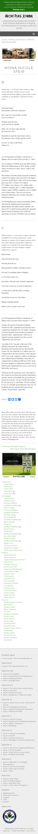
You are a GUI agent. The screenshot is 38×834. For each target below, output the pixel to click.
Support (6, 797)
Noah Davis (8, 486)
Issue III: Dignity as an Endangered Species (19, 721)
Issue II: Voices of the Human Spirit (16, 752)
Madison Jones (9, 607)
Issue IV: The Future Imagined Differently (19, 748)
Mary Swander (9, 581)
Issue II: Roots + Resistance (13, 724)
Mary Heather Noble (11, 572)
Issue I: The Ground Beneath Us (15, 666)
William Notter (9, 501)
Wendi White (9, 529)
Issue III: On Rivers (10, 691)
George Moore (9, 588)
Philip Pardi (8, 531)
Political (30, 39)
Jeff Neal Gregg (10, 515)
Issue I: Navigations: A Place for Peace (17, 695)
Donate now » (19, 9)
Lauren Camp (9, 593)
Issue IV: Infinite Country (12, 719)
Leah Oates (8, 491)
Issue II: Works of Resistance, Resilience (18, 709)
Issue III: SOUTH (9, 736)
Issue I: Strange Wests (11, 681)
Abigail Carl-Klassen (11, 548)
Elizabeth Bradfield (11, 505)
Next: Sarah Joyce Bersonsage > (23, 449)
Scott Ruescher (9, 626)
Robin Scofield (9, 522)
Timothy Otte (9, 616)
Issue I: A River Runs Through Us (15, 785)
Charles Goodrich (10, 638)
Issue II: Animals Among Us (13, 738)
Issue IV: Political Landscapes (14, 733)
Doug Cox (7, 524)
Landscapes (6, 496)
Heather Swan (9, 574)
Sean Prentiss (9, 498)
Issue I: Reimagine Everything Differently (19, 740)
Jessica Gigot (9, 621)
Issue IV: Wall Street (10, 779)
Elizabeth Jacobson (11, 614)
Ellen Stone (8, 562)
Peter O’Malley (9, 508)
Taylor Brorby (9, 484)
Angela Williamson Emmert (14, 560)
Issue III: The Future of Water (14, 767)
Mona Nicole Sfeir (10, 567)
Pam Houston (9, 597)
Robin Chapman (10, 557)
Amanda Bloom (10, 623)
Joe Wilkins (8, 640)
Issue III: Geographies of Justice (15, 707)
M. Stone (7, 612)
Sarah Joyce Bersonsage (13, 569)
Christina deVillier (10, 545)
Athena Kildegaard (11, 510)
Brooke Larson (9, 633)
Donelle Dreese (10, 635)
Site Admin (31, 831)
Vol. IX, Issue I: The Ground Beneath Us (17, 658)
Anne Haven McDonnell (13, 550)
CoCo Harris (8, 494)
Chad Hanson (9, 576)
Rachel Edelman (10, 517)
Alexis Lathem (9, 619)
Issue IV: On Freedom (11, 674)
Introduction (6, 482)
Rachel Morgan (9, 538)
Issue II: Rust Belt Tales (11, 783)
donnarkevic (8, 605)
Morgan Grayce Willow (12, 628)
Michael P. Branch (11, 564)
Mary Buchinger (10, 536)
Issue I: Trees (8, 771)
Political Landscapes (16, 39)
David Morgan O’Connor (13, 602)
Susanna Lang (9, 579)
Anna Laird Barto (10, 590)
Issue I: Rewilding (9, 726)
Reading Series (9, 793)
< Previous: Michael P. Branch (14, 446)
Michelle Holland (10, 503)
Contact (6, 802)
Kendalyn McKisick (11, 583)
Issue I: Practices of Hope (12, 711)
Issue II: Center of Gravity (12, 693)
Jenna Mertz (8, 489)
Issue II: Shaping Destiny (12, 678)
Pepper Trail (8, 543)
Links (5, 800)
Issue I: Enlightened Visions (13, 754)
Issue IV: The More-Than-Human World (18, 688)
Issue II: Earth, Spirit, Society (13, 769)
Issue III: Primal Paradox (12, 750)
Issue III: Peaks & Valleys (12, 781)
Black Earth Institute (11, 795)
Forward (5, 600)
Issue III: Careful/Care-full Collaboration (18, 676)
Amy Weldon (9, 586)
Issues (4, 39)
